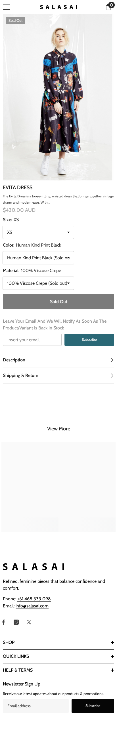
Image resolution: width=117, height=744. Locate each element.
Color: (32, 245)
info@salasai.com (32, 606)
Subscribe (89, 339)
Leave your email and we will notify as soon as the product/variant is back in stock (54, 324)
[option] (58, 97)
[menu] (6, 7)
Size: (11, 219)
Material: (32, 270)
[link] (29, 521)
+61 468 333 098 (34, 598)
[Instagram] (16, 622)
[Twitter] (29, 622)
